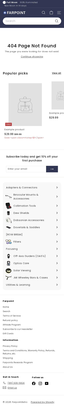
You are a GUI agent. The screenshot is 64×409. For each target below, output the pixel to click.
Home (6, 307)
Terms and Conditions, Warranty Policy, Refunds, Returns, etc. (29, 352)
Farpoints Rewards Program (18, 362)
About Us (8, 367)
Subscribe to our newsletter (18, 329)
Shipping (8, 358)
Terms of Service (12, 315)
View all (56, 73)
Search (6, 311)
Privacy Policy (10, 346)
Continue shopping (32, 56)
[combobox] (32, 21)
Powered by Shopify (42, 402)
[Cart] (51, 12)
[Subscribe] (52, 169)
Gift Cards (8, 333)
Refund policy (10, 320)
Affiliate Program (12, 324)
